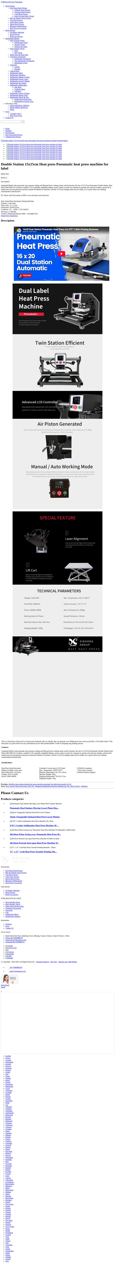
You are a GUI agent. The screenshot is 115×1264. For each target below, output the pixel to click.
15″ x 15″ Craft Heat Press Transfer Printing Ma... (33, 852)
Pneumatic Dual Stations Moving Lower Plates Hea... (34, 808)
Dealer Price (5, 216)
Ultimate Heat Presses (13, 137)
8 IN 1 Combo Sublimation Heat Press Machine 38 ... (34, 825)
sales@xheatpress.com (17, 971)
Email (3, 987)
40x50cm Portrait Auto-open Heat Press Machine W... (34, 843)
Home (7, 129)
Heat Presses (9, 133)
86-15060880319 (15, 967)
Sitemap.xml (62, 962)
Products (8, 131)
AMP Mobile (72, 962)
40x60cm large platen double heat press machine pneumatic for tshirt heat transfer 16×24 (40, 784)
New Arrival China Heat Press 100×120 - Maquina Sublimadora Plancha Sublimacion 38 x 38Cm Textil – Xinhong (46, 786)
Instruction (14, 216)
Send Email (5, 985)
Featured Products (42, 962)
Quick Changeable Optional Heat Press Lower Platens (35, 817)
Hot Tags (53, 962)
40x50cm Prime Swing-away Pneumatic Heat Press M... (35, 834)
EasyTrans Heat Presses (13, 135)
